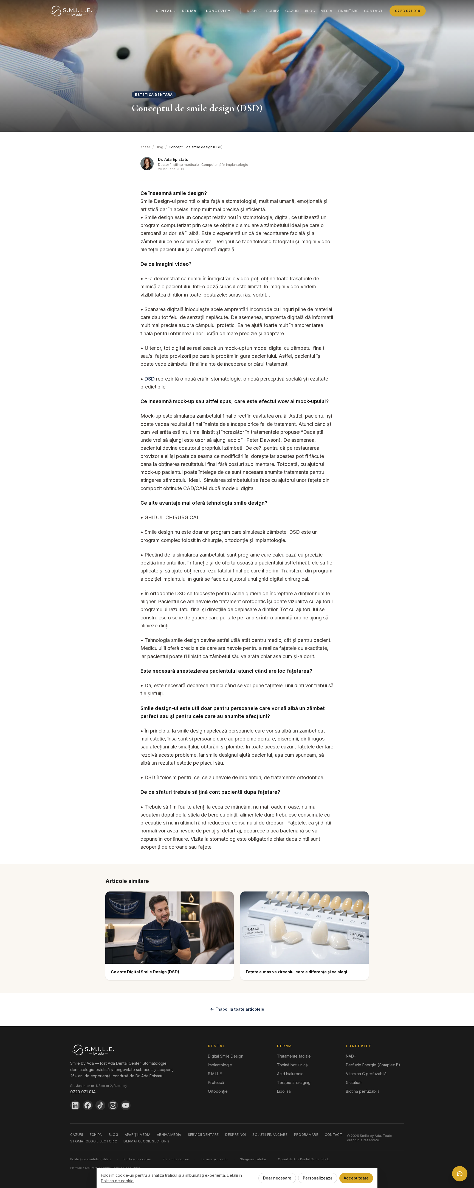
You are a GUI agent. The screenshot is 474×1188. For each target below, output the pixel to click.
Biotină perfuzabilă (363, 1091)
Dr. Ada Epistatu (173, 159)
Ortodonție (218, 1091)
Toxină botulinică (292, 1065)
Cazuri (292, 11)
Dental (164, 11)
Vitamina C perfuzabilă (366, 1073)
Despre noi (235, 1135)
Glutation (354, 1082)
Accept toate (356, 1178)
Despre (254, 11)
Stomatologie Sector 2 (93, 1141)
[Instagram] (113, 1105)
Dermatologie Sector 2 (146, 1141)
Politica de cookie (117, 1180)
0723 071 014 (407, 11)
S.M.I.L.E (215, 1073)
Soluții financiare (269, 1135)
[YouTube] (126, 1105)
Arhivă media (169, 1135)
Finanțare (348, 11)
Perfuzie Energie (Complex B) (373, 1065)
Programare (306, 1135)
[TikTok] (100, 1105)
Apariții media (137, 1135)
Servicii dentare (203, 1135)
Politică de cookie (137, 1159)
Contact (373, 11)
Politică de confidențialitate (91, 1159)
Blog (310, 11)
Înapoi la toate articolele (240, 1009)
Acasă (145, 147)
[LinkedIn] (75, 1105)
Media (326, 11)
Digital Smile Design (225, 1056)
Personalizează (317, 1178)
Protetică (216, 1082)
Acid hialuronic (290, 1073)
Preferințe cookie (176, 1159)
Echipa (273, 11)
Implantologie (220, 1065)
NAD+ (351, 1056)
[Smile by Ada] (71, 11)
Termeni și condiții (214, 1159)
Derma (189, 11)
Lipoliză (284, 1091)
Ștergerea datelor (253, 1159)
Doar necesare (277, 1178)
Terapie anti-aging (294, 1082)
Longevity (218, 11)
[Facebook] (88, 1105)
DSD (150, 379)
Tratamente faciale (294, 1056)
